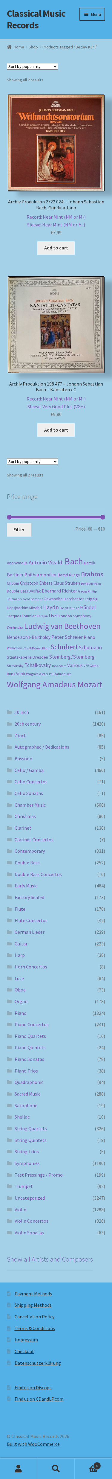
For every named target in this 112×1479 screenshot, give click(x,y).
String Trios (27, 1151)
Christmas (25, 816)
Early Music (26, 886)
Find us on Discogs (33, 1387)
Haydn (51, 607)
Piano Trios (26, 1071)
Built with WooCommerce (33, 1444)
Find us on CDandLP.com (39, 1399)
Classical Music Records (36, 19)
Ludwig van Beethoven (62, 626)
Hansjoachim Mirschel (24, 607)
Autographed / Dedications (42, 747)
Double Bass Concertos (38, 874)
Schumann (90, 647)
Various (75, 665)
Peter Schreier (67, 637)
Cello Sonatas (29, 793)
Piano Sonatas (29, 1059)
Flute (20, 909)
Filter (18, 529)
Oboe (20, 990)
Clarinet (23, 828)
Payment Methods (33, 1294)
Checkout (24, 1351)
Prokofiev (14, 647)
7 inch (21, 735)
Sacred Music (27, 1094)
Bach (74, 561)
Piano (89, 637)
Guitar (21, 944)
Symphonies (27, 1163)
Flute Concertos (31, 920)
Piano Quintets (30, 1047)
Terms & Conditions (35, 1328)
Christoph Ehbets (36, 583)
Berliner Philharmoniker (32, 575)
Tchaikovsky (37, 665)
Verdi (20, 673)
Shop (33, 47)
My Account (18, 1469)
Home (19, 47)
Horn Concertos (31, 967)
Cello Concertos (31, 782)
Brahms (92, 574)
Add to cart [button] (56, 248)
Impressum (26, 1340)
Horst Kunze (69, 607)
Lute (19, 978)
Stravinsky (15, 665)
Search (56, 1469)
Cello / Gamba (29, 770)
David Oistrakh (91, 584)
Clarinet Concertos (34, 840)
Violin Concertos (31, 1221)
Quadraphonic (29, 1082)
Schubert (64, 646)
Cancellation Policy (34, 1317)
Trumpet (24, 1186)
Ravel (27, 648)
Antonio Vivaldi (46, 562)
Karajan (42, 616)
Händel (88, 607)
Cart (86, 1463)
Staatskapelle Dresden (27, 657)
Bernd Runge (69, 575)
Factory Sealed (29, 897)
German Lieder (30, 932)
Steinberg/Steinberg (72, 657)
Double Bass (17, 591)
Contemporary (30, 851)
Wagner (32, 673)
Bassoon (23, 758)
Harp (20, 955)
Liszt (53, 616)
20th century (28, 724)
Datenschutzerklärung (38, 1363)
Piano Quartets (30, 1036)
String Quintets (31, 1140)
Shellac (22, 1117)
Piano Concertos (32, 1024)
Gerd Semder (33, 599)
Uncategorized (30, 1198)
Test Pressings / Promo (39, 1175)
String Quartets (31, 1128)
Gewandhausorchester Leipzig (71, 598)
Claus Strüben (66, 583)
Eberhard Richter (59, 591)
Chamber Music (30, 805)
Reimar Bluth (41, 648)
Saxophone (26, 1105)
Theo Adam (59, 666)
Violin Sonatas (29, 1233)
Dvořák (35, 591)
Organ (21, 1001)
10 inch (22, 712)
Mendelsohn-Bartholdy (28, 637)
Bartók (89, 563)
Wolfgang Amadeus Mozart (54, 684)
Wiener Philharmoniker (55, 674)
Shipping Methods (33, 1305)
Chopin (13, 583)
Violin (20, 1210)
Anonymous (17, 563)
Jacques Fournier (21, 616)
